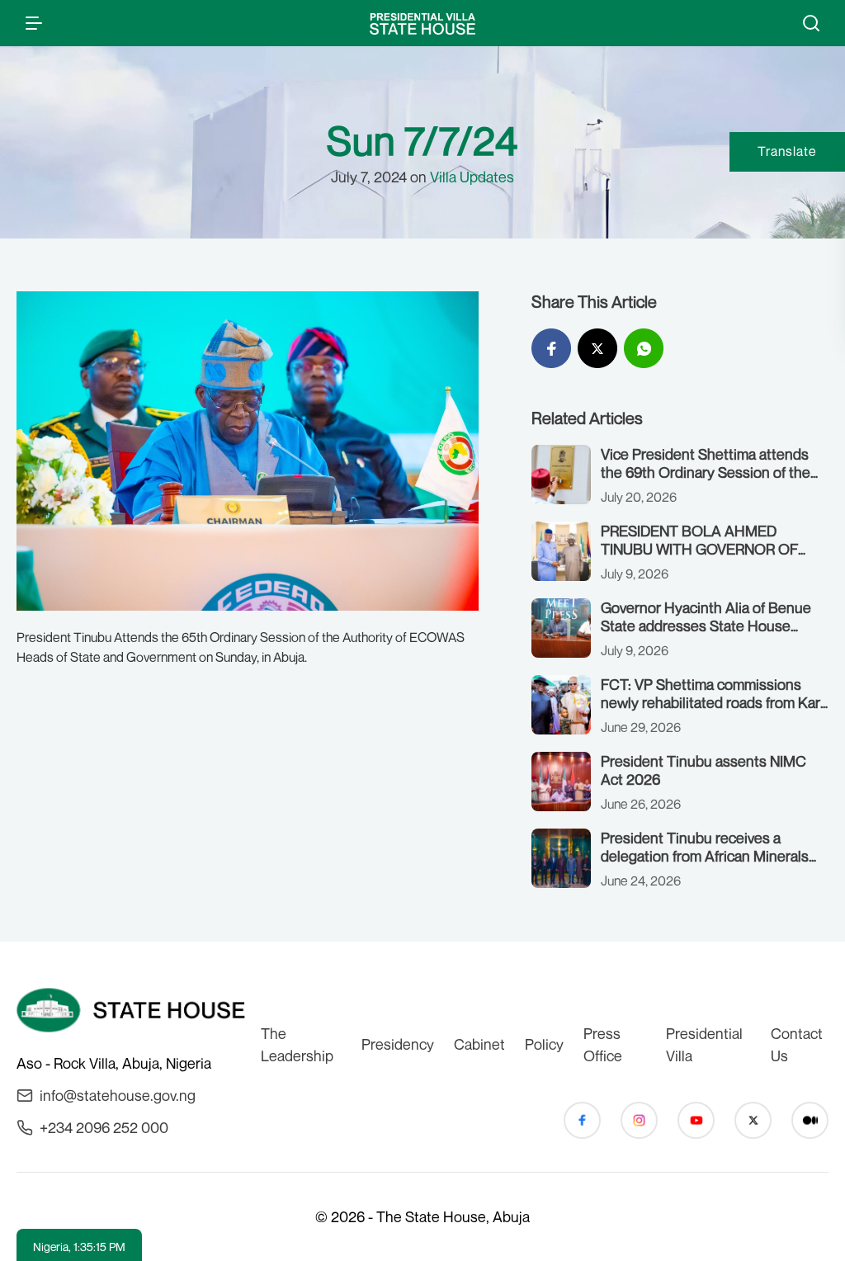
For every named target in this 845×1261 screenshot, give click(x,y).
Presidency (397, 1044)
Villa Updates (472, 177)
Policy (544, 1044)
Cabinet (479, 1044)
